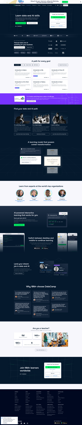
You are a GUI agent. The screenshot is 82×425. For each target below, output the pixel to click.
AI (22, 64)
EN (58, 5)
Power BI (59, 399)
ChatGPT (59, 402)
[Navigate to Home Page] (17, 5)
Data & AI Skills (38, 393)
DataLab (27, 402)
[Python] (16, 35)
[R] (22, 35)
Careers (16, 396)
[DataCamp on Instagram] (27, 423)
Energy (28, 52)
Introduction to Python (29, 406)
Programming (17, 410)
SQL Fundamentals (39, 407)
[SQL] (28, 35)
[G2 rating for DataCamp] (18, 26)
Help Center (17, 400)
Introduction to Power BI (29, 410)
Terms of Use (60, 25)
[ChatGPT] (36, 36)
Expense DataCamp (50, 397)
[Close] (81, 2)
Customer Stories (39, 399)
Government (34, 52)
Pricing (48, 393)
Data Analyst (60, 406)
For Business (44, 5)
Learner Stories (49, 399)
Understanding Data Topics (40, 414)
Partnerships (17, 399)
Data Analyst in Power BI (51, 410)
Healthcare (16, 52)
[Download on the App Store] (37, 249)
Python (59, 393)
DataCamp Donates (50, 402)
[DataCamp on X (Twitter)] (18, 423)
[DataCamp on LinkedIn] (21, 423)
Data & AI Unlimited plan (40, 397)
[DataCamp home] (21, 421)
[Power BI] (44, 35)
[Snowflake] (59, 36)
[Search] (55, 5)
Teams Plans (38, 396)
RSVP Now (65, 1)
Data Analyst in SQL (50, 406)
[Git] (67, 35)
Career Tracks (28, 64)
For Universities (49, 5)
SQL (58, 396)
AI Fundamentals (39, 406)
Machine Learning (17, 407)
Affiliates (16, 397)
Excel (59, 400)
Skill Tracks (36, 64)
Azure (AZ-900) (60, 413)
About (16, 393)
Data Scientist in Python (51, 407)
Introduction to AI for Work (30, 413)
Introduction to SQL (29, 407)
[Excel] (51, 35)
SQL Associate (60, 407)
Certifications (28, 397)
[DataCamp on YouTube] (24, 423)
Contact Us (16, 402)
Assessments (28, 400)
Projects (27, 399)
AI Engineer (60, 410)
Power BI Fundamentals (40, 410)
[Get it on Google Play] (44, 249)
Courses (27, 396)
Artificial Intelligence (61, 397)
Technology (22, 52)
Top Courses (17, 64)
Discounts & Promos (50, 396)
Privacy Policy (53, 26)
